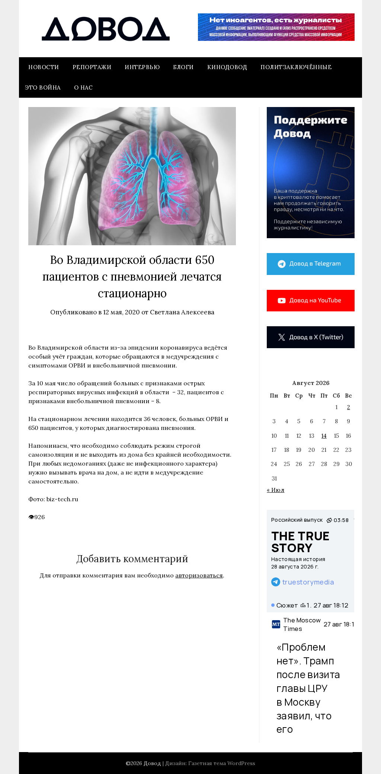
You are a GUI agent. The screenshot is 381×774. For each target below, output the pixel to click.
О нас (83, 87)
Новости (43, 67)
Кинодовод (227, 67)
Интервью (142, 67)
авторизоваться (199, 575)
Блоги (183, 67)
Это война (43, 87)
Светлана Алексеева (182, 312)
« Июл (275, 489)
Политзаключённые (296, 67)
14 (324, 435)
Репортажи (92, 67)
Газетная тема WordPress (221, 763)
